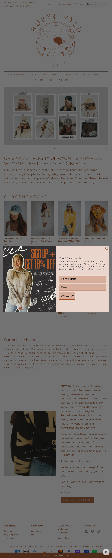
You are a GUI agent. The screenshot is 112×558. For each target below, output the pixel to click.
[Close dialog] (106, 248)
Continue (67, 295)
